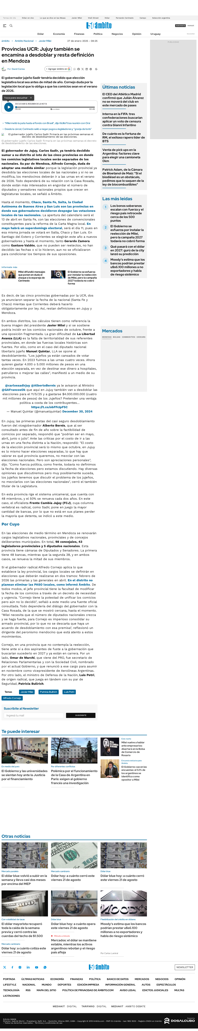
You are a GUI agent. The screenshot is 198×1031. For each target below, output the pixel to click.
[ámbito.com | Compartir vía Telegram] (90, 68)
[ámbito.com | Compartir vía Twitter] (82, 68)
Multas (179, 990)
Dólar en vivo (28, 18)
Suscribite (80, 715)
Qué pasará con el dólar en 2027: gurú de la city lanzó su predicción (127, 250)
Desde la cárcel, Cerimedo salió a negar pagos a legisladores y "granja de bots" (48, 129)
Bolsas (116, 337)
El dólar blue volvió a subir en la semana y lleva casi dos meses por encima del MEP (24, 880)
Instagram (20, 967)
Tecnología (11, 990)
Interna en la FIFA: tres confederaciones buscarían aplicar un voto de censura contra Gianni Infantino (122, 119)
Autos (146, 984)
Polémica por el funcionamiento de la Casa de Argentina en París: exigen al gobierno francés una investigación (74, 777)
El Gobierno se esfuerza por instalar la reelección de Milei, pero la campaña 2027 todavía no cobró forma (82, 277)
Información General (120, 984)
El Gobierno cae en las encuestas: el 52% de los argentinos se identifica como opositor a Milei (134, 773)
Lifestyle (9, 984)
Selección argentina (161, 18)
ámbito (6, 41)
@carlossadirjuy (17, 385)
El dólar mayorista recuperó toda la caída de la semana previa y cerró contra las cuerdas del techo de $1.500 (22, 930)
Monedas (107, 337)
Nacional (29, 984)
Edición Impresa (88, 984)
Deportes (64, 984)
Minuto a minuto (62, 936)
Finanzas (79, 34)
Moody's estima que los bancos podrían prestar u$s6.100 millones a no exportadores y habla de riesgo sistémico (127, 267)
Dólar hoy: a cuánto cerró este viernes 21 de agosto (73, 878)
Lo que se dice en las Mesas (52, 18)
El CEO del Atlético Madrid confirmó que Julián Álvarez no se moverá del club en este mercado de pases (123, 99)
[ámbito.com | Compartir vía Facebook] (78, 68)
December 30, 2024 (77, 411)
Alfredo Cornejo (12, 698)
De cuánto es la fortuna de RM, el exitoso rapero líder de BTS (123, 137)
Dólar (107, 18)
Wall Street (93, 18)
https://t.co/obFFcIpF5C (49, 407)
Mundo (47, 984)
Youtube (36, 967)
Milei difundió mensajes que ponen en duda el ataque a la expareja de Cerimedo (31, 276)
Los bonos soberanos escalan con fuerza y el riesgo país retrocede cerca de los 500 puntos (127, 213)
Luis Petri (69, 692)
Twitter (4, 967)
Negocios (117, 34)
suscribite (180, 25)
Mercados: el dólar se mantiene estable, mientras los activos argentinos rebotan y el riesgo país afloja (74, 946)
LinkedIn (28, 967)
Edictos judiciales (155, 990)
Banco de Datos (118, 979)
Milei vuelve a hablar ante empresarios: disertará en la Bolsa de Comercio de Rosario (133, 749)
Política (98, 34)
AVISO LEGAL (128, 990)
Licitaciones (11, 995)
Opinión (136, 34)
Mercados (142, 979)
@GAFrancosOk (13, 390)
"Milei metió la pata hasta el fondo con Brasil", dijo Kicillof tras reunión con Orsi (47, 123)
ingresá (190, 25)
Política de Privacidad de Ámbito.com (88, 990)
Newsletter (191, 34)
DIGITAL (65, 1006)
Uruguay (156, 34)
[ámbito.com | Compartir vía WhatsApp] (74, 68)
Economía (59, 34)
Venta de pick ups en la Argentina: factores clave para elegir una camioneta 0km (121, 155)
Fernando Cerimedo (124, 18)
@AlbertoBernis (43, 385)
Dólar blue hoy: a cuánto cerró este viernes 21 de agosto (122, 878)
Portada (9, 979)
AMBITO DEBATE (128, 1006)
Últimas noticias (32, 979)
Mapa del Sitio (46, 990)
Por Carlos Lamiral (109, 953)
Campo (143, 18)
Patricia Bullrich (48, 692)
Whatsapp (45, 967)
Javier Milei (77, 18)
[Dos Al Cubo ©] (179, 1021)
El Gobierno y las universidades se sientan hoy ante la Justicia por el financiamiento (24, 775)
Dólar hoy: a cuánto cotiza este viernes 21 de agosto (24, 950)
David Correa (18, 69)
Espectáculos (166, 984)
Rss (28, 990)
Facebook (12, 967)
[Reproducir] (8, 107)
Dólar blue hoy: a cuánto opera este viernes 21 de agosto (73, 926)
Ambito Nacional (24, 41)
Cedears (141, 337)
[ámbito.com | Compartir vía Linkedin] (86, 68)
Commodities (128, 337)
